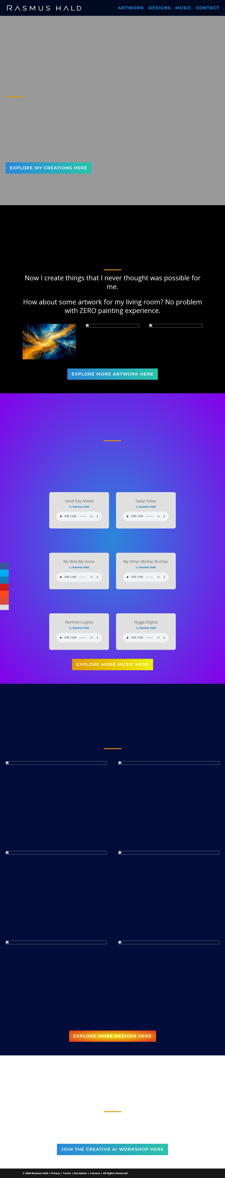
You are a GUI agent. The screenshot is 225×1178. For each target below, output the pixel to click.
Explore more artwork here (113, 374)
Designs (160, 8)
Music (183, 8)
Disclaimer (80, 1173)
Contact (207, 8)
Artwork (131, 8)
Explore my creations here (48, 167)
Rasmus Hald (40, 1173)
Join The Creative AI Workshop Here (112, 1149)
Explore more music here (112, 664)
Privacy (55, 1173)
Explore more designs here (112, 1036)
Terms (67, 1173)
